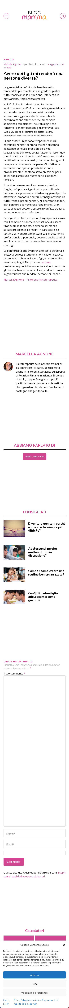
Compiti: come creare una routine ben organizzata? (46, 573)
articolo (46, 262)
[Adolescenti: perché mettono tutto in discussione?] (14, 552)
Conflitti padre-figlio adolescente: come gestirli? (43, 596)
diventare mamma (34, 456)
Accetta (34, 975)
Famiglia (9, 59)
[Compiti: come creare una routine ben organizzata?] (14, 574)
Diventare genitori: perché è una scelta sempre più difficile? (46, 527)
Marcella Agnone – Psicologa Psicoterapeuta (30, 279)
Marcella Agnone (12, 64)
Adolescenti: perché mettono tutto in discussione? (42, 552)
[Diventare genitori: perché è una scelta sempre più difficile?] (14, 528)
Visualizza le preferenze (34, 992)
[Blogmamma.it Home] (34, 15)
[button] (64, 944)
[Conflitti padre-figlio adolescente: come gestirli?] (14, 597)
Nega (35, 983)
